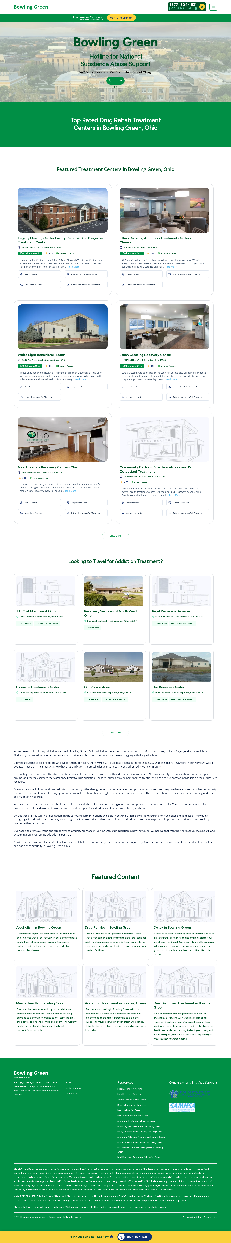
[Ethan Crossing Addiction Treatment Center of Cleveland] (164, 210)
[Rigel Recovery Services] (181, 591)
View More (115, 535)
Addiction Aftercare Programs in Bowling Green (141, 1137)
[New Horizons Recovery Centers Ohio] (63, 439)
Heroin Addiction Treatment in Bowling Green (140, 1142)
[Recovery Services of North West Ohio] (113, 591)
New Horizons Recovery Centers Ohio (48, 467)
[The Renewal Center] (181, 667)
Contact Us (71, 1093)
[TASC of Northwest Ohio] (45, 591)
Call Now (117, 80)
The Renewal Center (168, 687)
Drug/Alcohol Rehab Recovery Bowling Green (139, 1131)
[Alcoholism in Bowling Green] (46, 906)
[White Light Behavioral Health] (63, 326)
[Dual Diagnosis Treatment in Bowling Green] (184, 982)
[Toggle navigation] (213, 7)
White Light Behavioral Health (41, 355)
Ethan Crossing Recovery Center (145, 355)
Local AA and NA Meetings (130, 1089)
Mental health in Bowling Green (41, 1003)
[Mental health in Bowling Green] (46, 982)
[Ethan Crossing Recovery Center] (164, 326)
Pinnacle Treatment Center (37, 687)
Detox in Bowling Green (172, 927)
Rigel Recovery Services (171, 611)
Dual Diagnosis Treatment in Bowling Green (139, 1126)
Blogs (68, 1082)
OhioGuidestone (97, 687)
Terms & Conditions (193, 1217)
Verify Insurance (73, 1088)
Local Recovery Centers (129, 1094)
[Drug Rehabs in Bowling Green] (115, 906)
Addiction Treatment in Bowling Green (115, 1003)
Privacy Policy (210, 1217)
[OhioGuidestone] (113, 667)
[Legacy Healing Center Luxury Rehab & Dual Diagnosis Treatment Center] (63, 210)
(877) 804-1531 (183, 4)
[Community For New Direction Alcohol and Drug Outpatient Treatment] (164, 439)
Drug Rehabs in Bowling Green (108, 927)
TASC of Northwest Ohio (36, 611)
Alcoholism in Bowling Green (38, 927)
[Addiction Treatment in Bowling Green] (115, 982)
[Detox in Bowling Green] (184, 906)
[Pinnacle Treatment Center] (45, 667)
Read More (73, 266)
